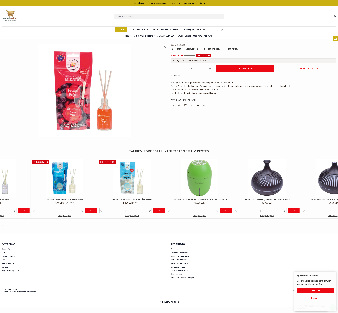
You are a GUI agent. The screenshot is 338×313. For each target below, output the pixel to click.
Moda (4, 260)
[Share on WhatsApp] (185, 105)
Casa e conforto (146, 36)
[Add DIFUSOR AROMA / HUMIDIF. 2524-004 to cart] (263, 210)
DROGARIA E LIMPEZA (165, 36)
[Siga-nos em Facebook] (216, 30)
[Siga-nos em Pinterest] (221, 30)
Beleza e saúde (8, 263)
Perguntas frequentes (10, 270)
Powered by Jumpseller (26, 292)
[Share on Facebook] (173, 105)
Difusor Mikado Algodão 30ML (101, 199)
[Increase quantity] (209, 68)
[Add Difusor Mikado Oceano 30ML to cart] (60, 210)
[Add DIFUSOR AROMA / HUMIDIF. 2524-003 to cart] (330, 210)
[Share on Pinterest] (192, 105)
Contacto (174, 249)
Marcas (5, 267)
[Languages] (334, 16)
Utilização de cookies (179, 267)
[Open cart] (335, 38)
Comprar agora (33, 215)
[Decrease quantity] (173, 68)
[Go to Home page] (11, 16)
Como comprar (177, 274)
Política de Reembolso (180, 256)
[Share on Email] (198, 105)
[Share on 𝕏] (179, 105)
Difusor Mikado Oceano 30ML (34, 199)
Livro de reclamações (179, 270)
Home (127, 36)
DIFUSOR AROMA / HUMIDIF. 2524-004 (236, 199)
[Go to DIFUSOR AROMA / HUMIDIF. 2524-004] (236, 178)
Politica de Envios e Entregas (182, 277)
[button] (121, 29)
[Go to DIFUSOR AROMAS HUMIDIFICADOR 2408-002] (168, 178)
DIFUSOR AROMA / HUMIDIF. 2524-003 (303, 199)
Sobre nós (6, 249)
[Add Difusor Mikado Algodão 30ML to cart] (128, 210)
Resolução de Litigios (179, 263)
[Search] (221, 16)
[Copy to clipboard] (204, 105)
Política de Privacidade (180, 260)
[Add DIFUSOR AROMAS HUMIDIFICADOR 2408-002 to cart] (195, 210)
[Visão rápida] (64, 178)
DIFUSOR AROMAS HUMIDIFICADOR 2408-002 (168, 199)
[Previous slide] (4, 225)
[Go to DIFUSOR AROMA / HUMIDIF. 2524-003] (303, 178)
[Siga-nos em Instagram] (212, 30)
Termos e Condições (179, 253)
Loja (135, 36)
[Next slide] (334, 225)
